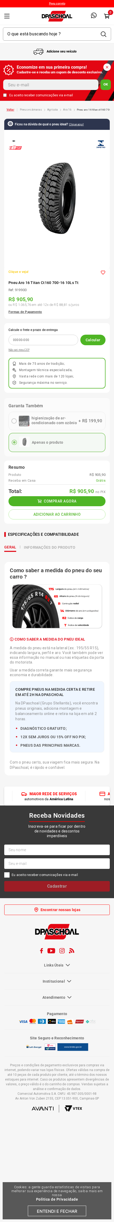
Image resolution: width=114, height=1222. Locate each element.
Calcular (93, 340)
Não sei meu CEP (18, 349)
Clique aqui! (76, 124)
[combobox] (57, 34)
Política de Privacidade (57, 1199)
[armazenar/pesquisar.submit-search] (103, 34)
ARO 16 (67, 109)
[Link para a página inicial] (10, 109)
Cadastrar (57, 938)
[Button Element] (106, 16)
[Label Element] (57, 34)
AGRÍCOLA (52, 109)
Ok (105, 84)
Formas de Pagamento (25, 312)
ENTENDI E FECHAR (57, 1211)
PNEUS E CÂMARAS (31, 109)
